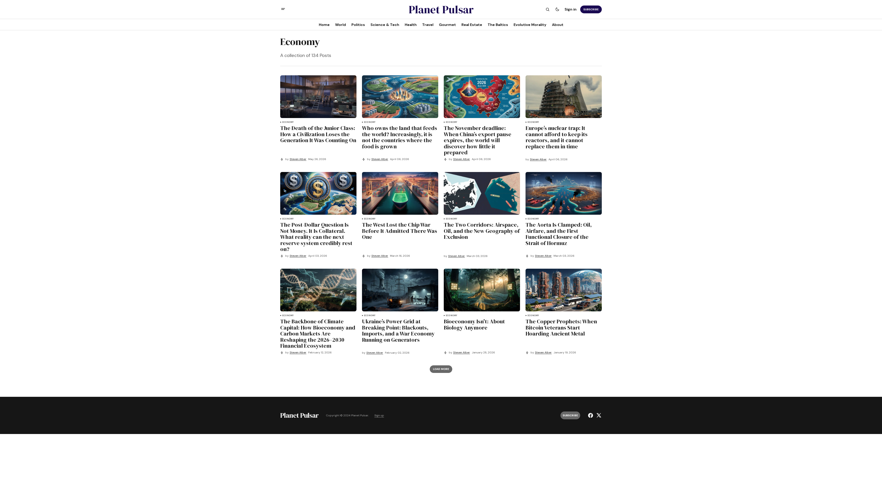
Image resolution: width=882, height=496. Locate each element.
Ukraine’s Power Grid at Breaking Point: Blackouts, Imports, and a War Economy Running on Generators (398, 330)
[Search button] (547, 9)
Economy (288, 122)
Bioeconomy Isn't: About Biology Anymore (474, 324)
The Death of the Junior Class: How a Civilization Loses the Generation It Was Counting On (318, 134)
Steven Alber (298, 159)
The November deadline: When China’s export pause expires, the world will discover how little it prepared (477, 140)
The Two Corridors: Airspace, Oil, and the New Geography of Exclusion (482, 231)
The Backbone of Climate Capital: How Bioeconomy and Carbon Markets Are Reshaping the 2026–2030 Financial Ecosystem (317, 333)
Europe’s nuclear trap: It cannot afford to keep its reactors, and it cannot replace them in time (557, 137)
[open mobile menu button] (283, 9)
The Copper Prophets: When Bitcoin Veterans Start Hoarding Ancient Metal (561, 327)
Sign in (571, 9)
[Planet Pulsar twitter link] (598, 415)
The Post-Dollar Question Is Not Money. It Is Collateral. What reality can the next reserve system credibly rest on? (316, 237)
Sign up (379, 415)
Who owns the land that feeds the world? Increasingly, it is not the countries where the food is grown (399, 137)
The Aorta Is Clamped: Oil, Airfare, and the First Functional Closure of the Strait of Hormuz (559, 234)
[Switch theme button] (557, 9)
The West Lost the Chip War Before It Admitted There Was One (399, 231)
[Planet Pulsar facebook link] (591, 415)
